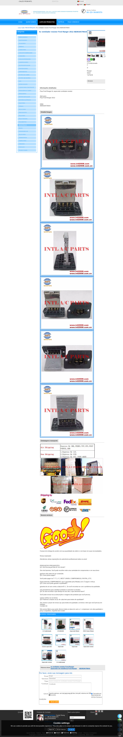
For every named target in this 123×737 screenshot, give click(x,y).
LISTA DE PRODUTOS (47, 22)
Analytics (58, 732)
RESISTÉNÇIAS (30, 27)
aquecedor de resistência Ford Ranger (64, 668)
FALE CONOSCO (73, 22)
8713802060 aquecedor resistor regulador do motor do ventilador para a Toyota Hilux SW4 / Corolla (61, 631)
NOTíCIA (61, 22)
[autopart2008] (120, 716)
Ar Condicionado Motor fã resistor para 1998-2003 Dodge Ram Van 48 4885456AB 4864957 (47, 631)
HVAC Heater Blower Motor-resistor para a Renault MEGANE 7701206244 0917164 (88, 631)
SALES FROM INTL (25, 1)
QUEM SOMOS (31, 22)
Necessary (50, 732)
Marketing (74, 732)
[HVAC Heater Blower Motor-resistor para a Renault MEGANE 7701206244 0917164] (88, 624)
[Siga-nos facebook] (99, 711)
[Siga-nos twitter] (96, 714)
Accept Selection (61, 729)
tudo (23, 27)
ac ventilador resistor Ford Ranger (62, 666)
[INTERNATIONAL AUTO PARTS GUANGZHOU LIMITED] (48, 12)
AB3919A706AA (84, 668)
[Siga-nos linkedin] (102, 711)
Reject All (51, 729)
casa (19, 27)
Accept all (71, 729)
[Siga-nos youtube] (96, 711)
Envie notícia (55, 702)
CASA (20, 22)
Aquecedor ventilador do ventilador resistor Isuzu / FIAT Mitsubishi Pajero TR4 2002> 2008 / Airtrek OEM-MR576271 (60, 647)
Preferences (66, 732)
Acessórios (53, 695)
